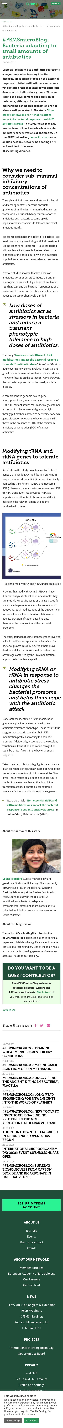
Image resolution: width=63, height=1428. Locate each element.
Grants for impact (31, 1242)
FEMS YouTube (31, 1328)
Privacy (31, 1365)
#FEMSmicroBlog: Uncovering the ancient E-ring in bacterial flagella (30, 1082)
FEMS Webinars (31, 1310)
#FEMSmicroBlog (32, 1316)
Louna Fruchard (39, 137)
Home (5, 21)
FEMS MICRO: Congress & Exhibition (31, 1305)
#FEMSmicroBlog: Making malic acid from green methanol (30, 1067)
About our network (31, 1259)
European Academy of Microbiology (31, 1273)
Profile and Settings (31, 1385)
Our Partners (31, 1279)
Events (31, 1236)
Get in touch (44, 992)
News (31, 1297)
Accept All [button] (31, 1420)
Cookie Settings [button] (13, 1420)
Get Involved (31, 1285)
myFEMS (31, 1373)
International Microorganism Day (31, 1347)
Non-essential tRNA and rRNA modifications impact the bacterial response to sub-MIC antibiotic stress (30, 360)
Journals (31, 1230)
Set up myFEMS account (31, 1205)
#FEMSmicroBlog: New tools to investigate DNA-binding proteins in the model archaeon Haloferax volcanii (30, 1117)
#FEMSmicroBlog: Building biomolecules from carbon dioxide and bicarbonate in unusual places (27, 1171)
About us (31, 1222)
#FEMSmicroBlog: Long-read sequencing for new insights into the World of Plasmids (28, 1098)
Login (55, 3)
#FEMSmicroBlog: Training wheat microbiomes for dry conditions (27, 1052)
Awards (31, 1248)
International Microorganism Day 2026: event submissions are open (30, 1153)
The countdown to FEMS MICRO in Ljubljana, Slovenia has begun (30, 1136)
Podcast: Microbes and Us (32, 1322)
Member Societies (31, 1267)
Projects (31, 1339)
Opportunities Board (31, 1353)
